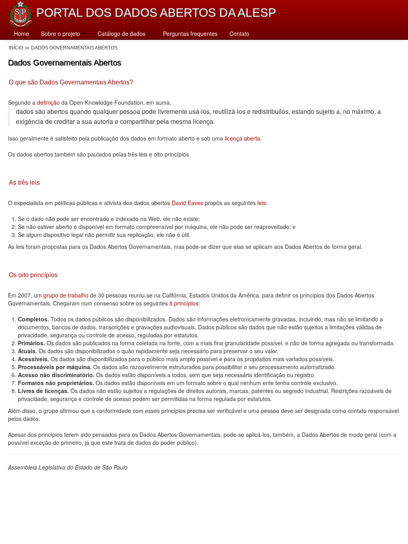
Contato (239, 33)
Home (21, 33)
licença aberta (242, 138)
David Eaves (187, 203)
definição (48, 102)
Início (16, 48)
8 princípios (183, 303)
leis (261, 203)
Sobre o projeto (61, 33)
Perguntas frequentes (190, 33)
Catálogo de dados (122, 33)
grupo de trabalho (65, 295)
